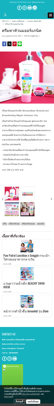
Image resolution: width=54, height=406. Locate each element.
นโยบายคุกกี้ (8, 396)
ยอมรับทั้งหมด (33, 401)
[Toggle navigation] (50, 15)
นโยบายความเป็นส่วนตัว (31, 394)
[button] (44, 15)
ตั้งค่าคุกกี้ (19, 401)
